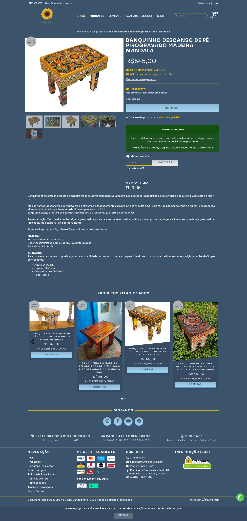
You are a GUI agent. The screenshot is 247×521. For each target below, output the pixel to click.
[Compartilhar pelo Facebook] (127, 187)
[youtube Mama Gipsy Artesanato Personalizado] (128, 421)
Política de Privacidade (41, 474)
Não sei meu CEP (135, 168)
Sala (87, 31)
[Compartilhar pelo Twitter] (133, 187)
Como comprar (37, 470)
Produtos (97, 15)
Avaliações (34, 461)
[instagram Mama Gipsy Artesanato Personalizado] (107, 421)
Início (80, 15)
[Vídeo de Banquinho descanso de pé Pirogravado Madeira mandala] (34, 134)
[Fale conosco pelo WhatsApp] (240, 497)
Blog (160, 15)
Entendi (123, 515)
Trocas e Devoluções (40, 487)
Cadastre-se (204, 3)
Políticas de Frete (38, 478)
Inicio (31, 457)
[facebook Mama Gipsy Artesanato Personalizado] (118, 421)
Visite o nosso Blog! (142, 466)
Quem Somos (36, 491)
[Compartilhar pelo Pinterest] (138, 187)
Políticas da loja (37, 482)
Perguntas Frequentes (41, 466)
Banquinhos (98, 31)
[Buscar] (175, 15)
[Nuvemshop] (204, 500)
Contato (115, 15)
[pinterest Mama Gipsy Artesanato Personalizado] (139, 421)
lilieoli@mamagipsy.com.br (58, 3)
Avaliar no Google (139, 15)
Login (215, 3)
